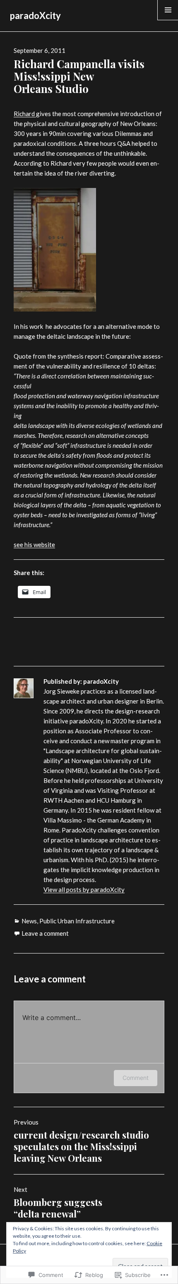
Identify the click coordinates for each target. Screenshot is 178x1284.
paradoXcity (35, 15)
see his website (34, 544)
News (29, 921)
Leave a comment (45, 933)
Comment (136, 1077)
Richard (25, 113)
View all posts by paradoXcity (84, 889)
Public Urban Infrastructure (77, 921)
